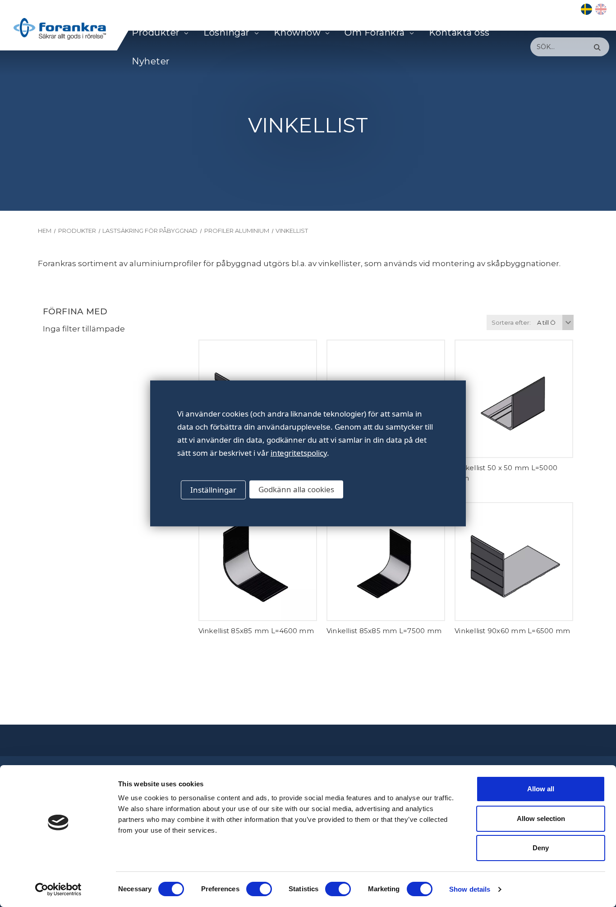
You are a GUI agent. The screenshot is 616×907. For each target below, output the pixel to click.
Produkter (156, 32)
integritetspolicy (299, 453)
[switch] (259, 889)
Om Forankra (375, 32)
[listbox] (554, 322)
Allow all (540, 789)
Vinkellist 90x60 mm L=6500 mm (512, 630)
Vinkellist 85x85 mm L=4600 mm (256, 630)
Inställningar (213, 490)
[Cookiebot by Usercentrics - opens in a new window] (58, 889)
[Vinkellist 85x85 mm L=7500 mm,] (385, 561)
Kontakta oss (459, 32)
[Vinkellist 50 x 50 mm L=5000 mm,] (513, 398)
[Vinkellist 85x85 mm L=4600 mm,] (257, 561)
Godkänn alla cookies (296, 489)
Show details (469, 889)
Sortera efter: (511, 322)
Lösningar (226, 32)
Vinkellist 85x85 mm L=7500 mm (383, 630)
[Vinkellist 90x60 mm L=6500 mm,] (513, 561)
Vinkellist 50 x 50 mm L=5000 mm (506, 472)
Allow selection (541, 818)
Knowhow (297, 32)
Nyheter (151, 61)
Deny (541, 848)
